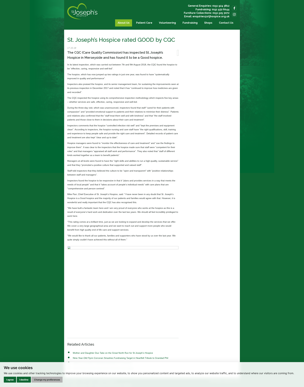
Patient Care (144, 22)
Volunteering (167, 22)
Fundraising (190, 22)
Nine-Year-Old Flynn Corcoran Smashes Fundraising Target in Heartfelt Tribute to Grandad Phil (120, 358)
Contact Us (226, 22)
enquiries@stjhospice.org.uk (211, 16)
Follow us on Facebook (234, 8)
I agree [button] (10, 379)
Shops (208, 22)
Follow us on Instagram (234, 14)
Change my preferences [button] (47, 379)
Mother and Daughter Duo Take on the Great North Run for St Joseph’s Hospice (113, 353)
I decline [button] (23, 379)
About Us (124, 22)
